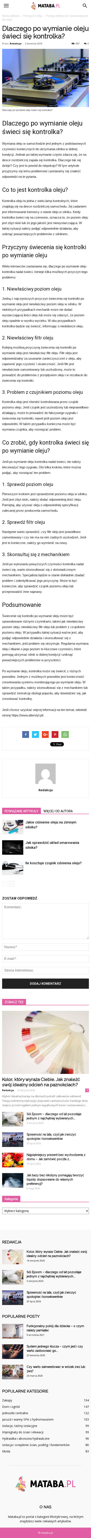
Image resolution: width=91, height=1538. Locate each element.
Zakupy (7, 1400)
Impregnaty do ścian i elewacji (22, 1432)
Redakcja (16, 43)
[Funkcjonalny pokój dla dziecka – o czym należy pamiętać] (12, 1331)
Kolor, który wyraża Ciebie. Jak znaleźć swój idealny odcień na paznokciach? (41, 1082)
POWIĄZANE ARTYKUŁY (21, 811)
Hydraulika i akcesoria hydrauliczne (26, 1438)
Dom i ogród (11, 1407)
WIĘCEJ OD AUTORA (58, 811)
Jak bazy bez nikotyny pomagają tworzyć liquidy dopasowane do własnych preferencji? (55, 1179)
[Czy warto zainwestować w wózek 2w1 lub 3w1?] (12, 1372)
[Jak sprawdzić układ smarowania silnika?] (12, 847)
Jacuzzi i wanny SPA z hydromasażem (28, 1419)
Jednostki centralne (15, 1413)
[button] (85, 5)
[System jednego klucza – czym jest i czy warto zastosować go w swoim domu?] (12, 1351)
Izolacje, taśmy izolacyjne (19, 1426)
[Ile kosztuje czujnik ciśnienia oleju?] (12, 868)
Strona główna (10, 16)
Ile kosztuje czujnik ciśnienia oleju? (53, 863)
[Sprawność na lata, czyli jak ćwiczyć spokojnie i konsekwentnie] (12, 1139)
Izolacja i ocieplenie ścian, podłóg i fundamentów (36, 1445)
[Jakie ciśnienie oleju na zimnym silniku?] (12, 827)
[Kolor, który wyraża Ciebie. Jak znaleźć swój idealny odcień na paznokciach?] (45, 1042)
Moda (6, 1451)
